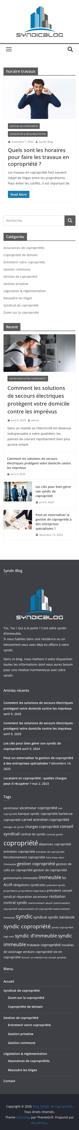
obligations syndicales (29, 885)
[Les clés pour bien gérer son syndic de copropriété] (18, 494)
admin (35, 420)
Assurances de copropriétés (24, 248)
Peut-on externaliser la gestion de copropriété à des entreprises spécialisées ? (54, 522)
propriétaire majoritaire (32, 890)
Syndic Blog (46, 142)
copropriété (21, 843)
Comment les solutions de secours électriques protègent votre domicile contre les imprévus (38, 399)
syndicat (40, 917)
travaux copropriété (44, 944)
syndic (24, 916)
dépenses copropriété (55, 844)
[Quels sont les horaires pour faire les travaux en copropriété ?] (39, 99)
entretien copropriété (19, 851)
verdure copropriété (37, 952)
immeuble (50, 877)
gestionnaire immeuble (21, 878)
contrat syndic (55, 834)
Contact (9, 1081)
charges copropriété (42, 826)
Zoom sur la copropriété (21, 312)
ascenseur (11, 808)
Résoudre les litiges (18, 298)
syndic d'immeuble (36, 935)
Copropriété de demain (21, 255)
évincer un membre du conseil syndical (44, 957)
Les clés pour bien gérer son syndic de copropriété (53, 491)
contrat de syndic (33, 834)
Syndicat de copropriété (21, 305)
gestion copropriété (36, 863)
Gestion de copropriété (24, 126)
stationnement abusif (40, 903)
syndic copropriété (27, 926)
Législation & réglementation (28, 133)
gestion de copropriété (50, 870)
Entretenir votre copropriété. (25, 262)
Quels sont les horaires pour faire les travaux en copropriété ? (38, 156)
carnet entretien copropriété (45, 819)
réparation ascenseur (32, 897)
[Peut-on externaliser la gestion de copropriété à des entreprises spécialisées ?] (18, 525)
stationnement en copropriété (35, 908)
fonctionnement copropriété (24, 857)
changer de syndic (14, 827)
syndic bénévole (61, 917)
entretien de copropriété (50, 851)
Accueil (9, 981)
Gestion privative (16, 284)
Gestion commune (17, 269)
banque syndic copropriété (38, 814)
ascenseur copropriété (38, 807)
